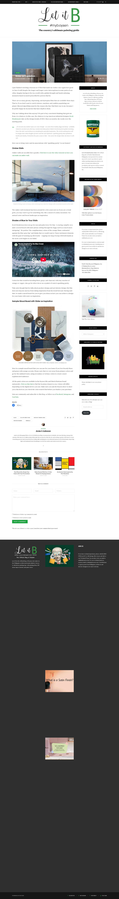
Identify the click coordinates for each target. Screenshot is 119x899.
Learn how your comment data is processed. (46, 528)
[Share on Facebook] (96, 78)
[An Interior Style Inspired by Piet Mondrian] (64, 463)
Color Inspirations (57, 1)
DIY (26, 1)
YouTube (15, 397)
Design (18, 72)
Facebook (59, 394)
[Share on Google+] (101, 78)
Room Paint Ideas (73, 1)
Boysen (86, 1)
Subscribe (86, 413)
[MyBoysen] (59, 20)
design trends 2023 (39, 417)
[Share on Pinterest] (103, 78)
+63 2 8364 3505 (86, 272)
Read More (93, 108)
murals (28, 420)
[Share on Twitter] (98, 78)
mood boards (18, 420)
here (89, 382)
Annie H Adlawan (21, 78)
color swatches (25, 417)
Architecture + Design (39, 1)
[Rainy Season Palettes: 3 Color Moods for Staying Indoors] (43, 463)
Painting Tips (16, 1)
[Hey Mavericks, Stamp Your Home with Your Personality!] (21, 463)
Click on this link (27, 384)
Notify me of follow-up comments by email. (25, 514)
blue (15, 417)
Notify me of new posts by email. (22, 517)
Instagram (67, 394)
